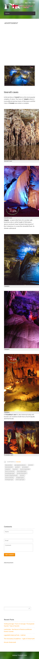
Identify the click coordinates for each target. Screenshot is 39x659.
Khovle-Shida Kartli (10, 642)
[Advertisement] (19, 43)
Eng (26, 3)
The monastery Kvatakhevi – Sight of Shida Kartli (19, 639)
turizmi (22, 475)
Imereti (18, 462)
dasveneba (8, 465)
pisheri (17, 467)
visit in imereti (9, 477)
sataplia (7, 469)
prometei (25, 467)
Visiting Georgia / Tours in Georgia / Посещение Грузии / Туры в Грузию (19, 625)
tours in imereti (9, 471)
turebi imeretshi (21, 473)
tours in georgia (25, 469)
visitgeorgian (20, 477)
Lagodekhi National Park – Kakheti (14, 635)
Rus (30, 3)
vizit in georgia (20, 479)
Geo (33, 3)
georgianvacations (20, 465)
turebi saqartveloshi (11, 475)
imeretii (30, 465)
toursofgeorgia (21, 471)
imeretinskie (8, 467)
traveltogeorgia (9, 473)
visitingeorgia (9, 479)
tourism (15, 469)
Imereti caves (11, 92)
